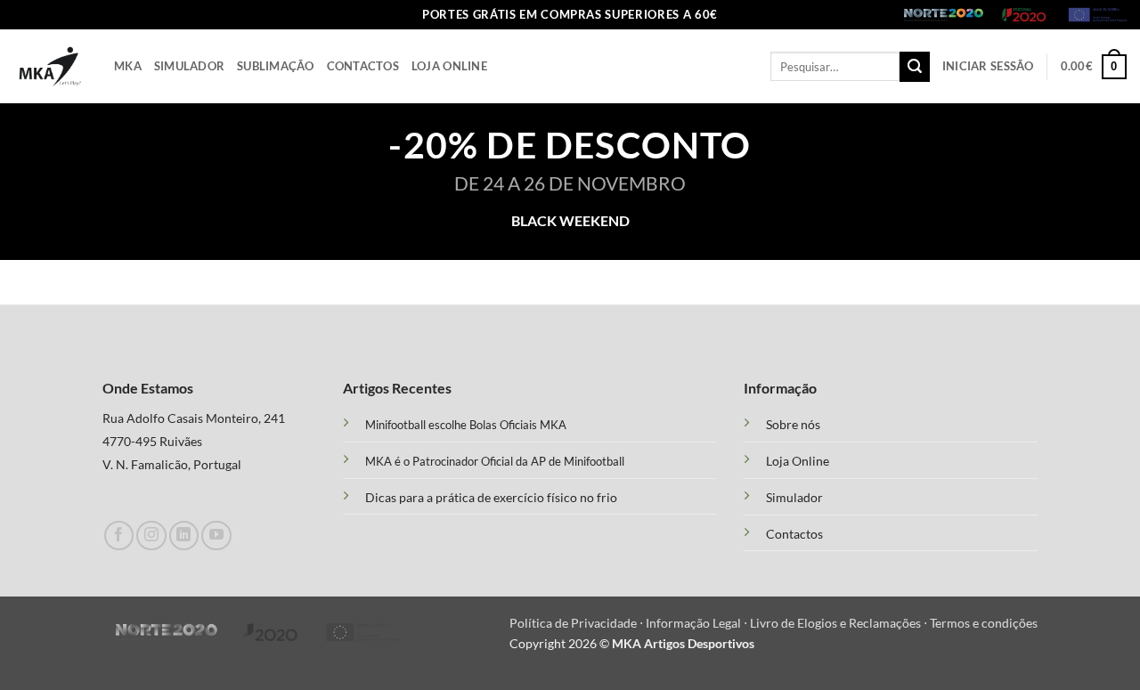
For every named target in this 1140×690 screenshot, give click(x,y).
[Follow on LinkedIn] (184, 535)
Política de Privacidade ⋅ (577, 622)
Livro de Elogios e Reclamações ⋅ (840, 622)
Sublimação (275, 66)
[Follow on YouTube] (216, 535)
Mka (128, 66)
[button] (988, 66)
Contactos (363, 66)
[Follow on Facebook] (119, 535)
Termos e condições (984, 622)
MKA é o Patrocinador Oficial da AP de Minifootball (494, 461)
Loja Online (449, 66)
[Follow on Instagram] (151, 535)
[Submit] (915, 67)
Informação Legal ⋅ (698, 622)
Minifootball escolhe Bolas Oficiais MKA (465, 425)
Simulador (189, 66)
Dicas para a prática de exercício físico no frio (491, 497)
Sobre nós (793, 425)
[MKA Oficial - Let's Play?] (50, 66)
